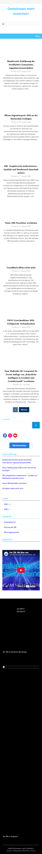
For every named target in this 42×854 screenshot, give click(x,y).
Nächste (24, 410)
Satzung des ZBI (10, 527)
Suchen (6, 419)
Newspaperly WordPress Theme (23, 851)
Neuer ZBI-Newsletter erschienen (21, 223)
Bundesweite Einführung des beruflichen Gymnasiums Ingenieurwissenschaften (21, 64)
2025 (6, 509)
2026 (6, 504)
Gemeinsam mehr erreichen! (21, 11)
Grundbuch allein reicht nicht (21, 267)
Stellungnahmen (10, 522)
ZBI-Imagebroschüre (11, 532)
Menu (37, 36)
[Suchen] (36, 425)
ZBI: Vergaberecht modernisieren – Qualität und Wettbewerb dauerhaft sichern (21, 169)
